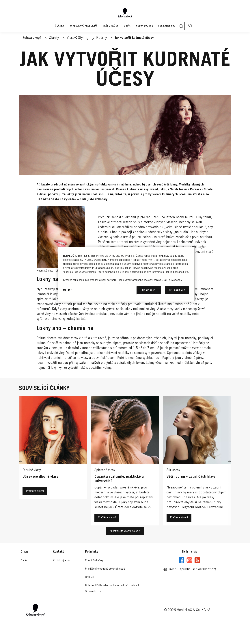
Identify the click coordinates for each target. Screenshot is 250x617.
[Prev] (21, 461)
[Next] (229, 461)
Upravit (68, 290)
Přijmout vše (177, 290)
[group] (125, 461)
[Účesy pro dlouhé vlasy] (53, 461)
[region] (126, 274)
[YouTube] (197, 560)
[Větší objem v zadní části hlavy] (197, 461)
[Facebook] (181, 560)
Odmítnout (149, 290)
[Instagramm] (189, 560)
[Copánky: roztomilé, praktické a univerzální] (125, 461)
